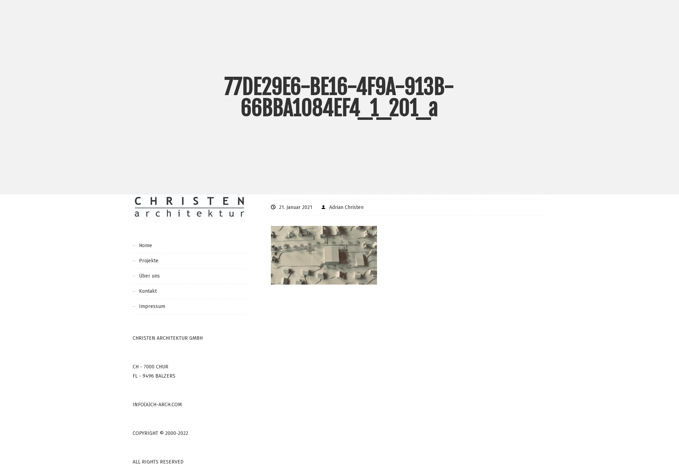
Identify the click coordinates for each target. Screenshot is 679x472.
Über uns (149, 276)
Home (145, 246)
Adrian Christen (346, 207)
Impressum (152, 306)
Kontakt (148, 291)
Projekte (148, 261)
